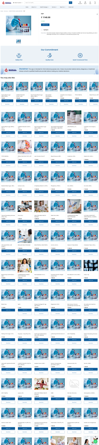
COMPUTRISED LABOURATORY (15, 11)
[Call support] (95, 437)
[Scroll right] (97, 94)
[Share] (97, 14)
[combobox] (46, 2)
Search (70, 2)
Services (6, 11)
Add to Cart (45, 24)
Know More (7, 104)
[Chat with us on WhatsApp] (95, 441)
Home (2, 11)
